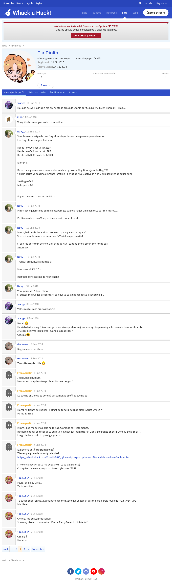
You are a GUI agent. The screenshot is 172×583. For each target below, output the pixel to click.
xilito (100, 58)
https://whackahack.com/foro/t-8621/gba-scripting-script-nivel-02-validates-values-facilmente (73, 457)
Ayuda (30, 3)
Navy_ (21, 131)
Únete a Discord (155, 12)
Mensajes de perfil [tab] (14, 92)
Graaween (23, 344)
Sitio (84, 12)
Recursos (111, 12)
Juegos (97, 12)
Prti (19, 117)
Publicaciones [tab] (58, 92)
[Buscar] (140, 3)
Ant (6, 549)
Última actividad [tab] (37, 92)
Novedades (9, 3)
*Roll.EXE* (23, 477)
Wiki (135, 12)
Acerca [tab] (73, 92)
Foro (124, 12)
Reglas (39, 3)
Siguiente (37, 549)
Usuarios (20, 3)
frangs (21, 103)
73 (41, 77)
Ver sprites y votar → (86, 35)
